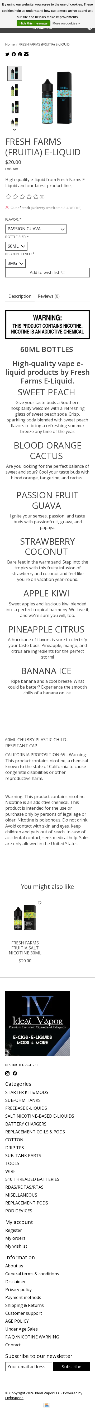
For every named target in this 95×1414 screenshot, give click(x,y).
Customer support (23, 1313)
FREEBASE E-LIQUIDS (26, 1108)
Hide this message (34, 23)
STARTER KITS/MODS (26, 1092)
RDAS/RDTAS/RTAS (24, 1187)
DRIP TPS (14, 1148)
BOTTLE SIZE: (17, 236)
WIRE (10, 1171)
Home (10, 44)
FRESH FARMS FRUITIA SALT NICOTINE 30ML (25, 948)
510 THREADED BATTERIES (32, 1179)
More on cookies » (66, 23)
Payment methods (23, 1297)
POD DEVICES (18, 1211)
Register (13, 1230)
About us (14, 1266)
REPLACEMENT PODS (26, 1203)
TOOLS (12, 1163)
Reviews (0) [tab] (49, 296)
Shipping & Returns (24, 1305)
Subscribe (71, 1367)
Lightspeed (14, 1397)
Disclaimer (15, 1281)
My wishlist (16, 1246)
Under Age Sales (21, 1329)
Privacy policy (18, 1289)
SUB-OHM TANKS (23, 1100)
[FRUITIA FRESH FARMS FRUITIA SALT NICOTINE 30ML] (25, 917)
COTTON (14, 1140)
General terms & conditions (32, 1274)
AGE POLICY (17, 1321)
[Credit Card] (46, 1405)
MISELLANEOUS (21, 1195)
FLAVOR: (13, 219)
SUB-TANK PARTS (23, 1155)
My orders (15, 1238)
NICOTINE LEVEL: (19, 253)
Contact (13, 1345)
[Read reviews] (22, 197)
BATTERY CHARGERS (25, 1124)
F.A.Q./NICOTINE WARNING (32, 1337)
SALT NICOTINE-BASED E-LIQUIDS (39, 1116)
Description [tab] (19, 296)
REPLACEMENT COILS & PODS (35, 1132)
